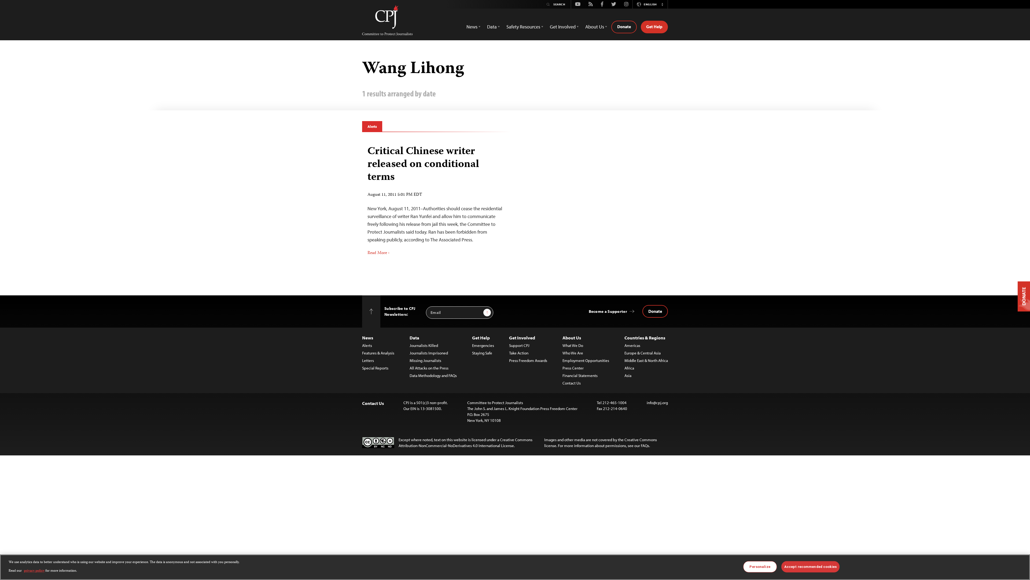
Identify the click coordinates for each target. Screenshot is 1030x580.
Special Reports (375, 368)
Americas (632, 345)
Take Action (518, 353)
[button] (662, 4)
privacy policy (34, 571)
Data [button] (492, 27)
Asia (627, 375)
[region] (515, 567)
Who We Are (572, 353)
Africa (629, 368)
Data (414, 337)
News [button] (471, 27)
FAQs (645, 445)
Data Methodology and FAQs (433, 375)
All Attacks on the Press (429, 368)
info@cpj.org (657, 402)
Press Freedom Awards (528, 360)
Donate (624, 26)
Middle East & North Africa (646, 360)
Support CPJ (519, 345)
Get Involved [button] (563, 27)
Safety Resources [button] (523, 27)
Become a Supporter (608, 311)
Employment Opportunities (585, 360)
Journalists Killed (424, 345)
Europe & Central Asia (642, 353)
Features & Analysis (378, 353)
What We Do (572, 345)
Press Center (573, 368)
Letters (368, 360)
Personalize (759, 567)
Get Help (654, 26)
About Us (571, 337)
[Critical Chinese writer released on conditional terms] (436, 199)
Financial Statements (580, 375)
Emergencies (483, 345)
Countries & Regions (644, 337)
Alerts (372, 126)
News (367, 337)
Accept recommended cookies (810, 567)
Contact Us (571, 383)
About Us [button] (594, 27)
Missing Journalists (425, 360)
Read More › (378, 253)
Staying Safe (482, 353)
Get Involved (522, 337)
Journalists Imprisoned (429, 353)
